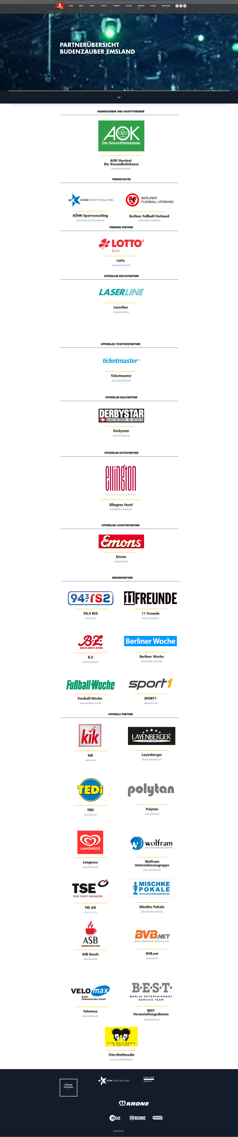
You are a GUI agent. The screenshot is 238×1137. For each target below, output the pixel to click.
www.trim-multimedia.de (121, 1059)
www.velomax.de (90, 1016)
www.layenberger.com (152, 759)
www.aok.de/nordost (121, 168)
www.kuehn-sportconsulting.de (90, 220)
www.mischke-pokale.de (152, 911)
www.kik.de (90, 760)
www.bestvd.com (152, 1019)
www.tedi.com (90, 815)
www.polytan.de (152, 814)
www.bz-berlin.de (90, 662)
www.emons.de (121, 561)
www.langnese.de (90, 867)
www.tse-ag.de (90, 912)
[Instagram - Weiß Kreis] (184, 5)
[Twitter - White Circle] (180, 5)
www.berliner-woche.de (151, 661)
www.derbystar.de (121, 435)
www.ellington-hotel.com (121, 509)
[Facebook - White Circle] (177, 5)
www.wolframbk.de (152, 870)
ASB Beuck (90, 954)
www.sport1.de (151, 703)
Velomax (90, 1011)
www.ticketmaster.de (121, 380)
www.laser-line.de (121, 312)
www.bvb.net (152, 958)
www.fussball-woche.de (90, 703)
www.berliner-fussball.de (149, 220)
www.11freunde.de (150, 618)
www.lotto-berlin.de (121, 265)
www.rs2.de (90, 618)
